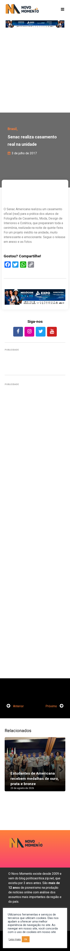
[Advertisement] (35, 72)
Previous (10, 768)
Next (59, 768)
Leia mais (15, 939)
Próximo (52, 706)
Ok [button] (25, 939)
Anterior (18, 706)
